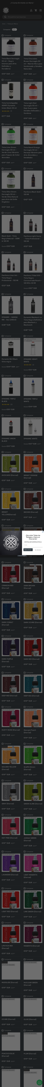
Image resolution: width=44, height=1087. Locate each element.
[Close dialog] (42, 532)
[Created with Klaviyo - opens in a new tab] (22, 555)
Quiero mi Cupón (28, 549)
